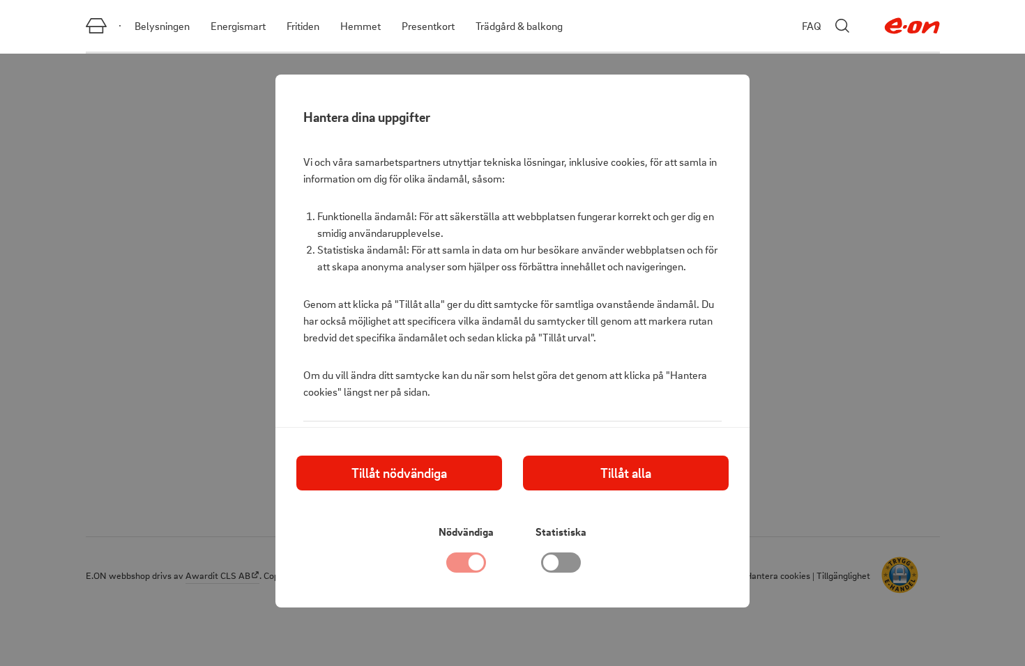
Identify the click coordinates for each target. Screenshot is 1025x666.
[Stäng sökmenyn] (842, 26)
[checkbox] (561, 566)
